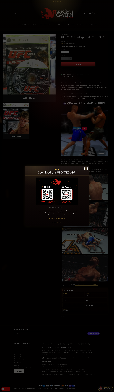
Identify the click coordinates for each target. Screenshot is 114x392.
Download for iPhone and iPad (57, 218)
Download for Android (57, 222)
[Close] (86, 168)
